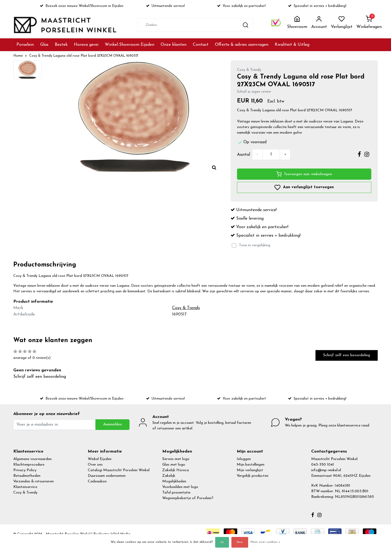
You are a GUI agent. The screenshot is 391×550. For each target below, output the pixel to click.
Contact (201, 45)
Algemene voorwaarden (32, 459)
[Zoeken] (245, 25)
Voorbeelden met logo (180, 487)
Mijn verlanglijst (250, 470)
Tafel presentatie (176, 493)
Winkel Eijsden (99, 459)
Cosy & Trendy (25, 493)
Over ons (95, 465)
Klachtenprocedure (28, 465)
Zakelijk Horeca (175, 470)
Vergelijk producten (252, 476)
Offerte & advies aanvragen (241, 45)
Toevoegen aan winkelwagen (308, 174)
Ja (222, 542)
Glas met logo (173, 465)
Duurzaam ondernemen (107, 476)
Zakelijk (168, 476)
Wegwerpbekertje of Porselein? (187, 498)
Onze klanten (173, 45)
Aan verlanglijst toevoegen (308, 187)
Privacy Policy (24, 470)
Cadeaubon (97, 481)
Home (18, 56)
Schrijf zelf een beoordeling (346, 355)
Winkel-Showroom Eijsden (129, 45)
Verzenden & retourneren (33, 481)
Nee (240, 542)
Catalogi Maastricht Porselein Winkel (118, 470)
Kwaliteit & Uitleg (292, 45)
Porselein (25, 45)
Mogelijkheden (174, 481)
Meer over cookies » (265, 542)
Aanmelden (112, 424)
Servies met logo (175, 459)
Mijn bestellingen (250, 465)
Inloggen (244, 459)
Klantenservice (25, 487)
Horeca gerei (86, 45)
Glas (44, 45)
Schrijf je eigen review (254, 91)
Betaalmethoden (26, 476)
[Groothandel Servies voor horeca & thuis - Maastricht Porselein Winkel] (65, 25)
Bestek (61, 45)
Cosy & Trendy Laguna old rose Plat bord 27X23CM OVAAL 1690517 (83, 56)
